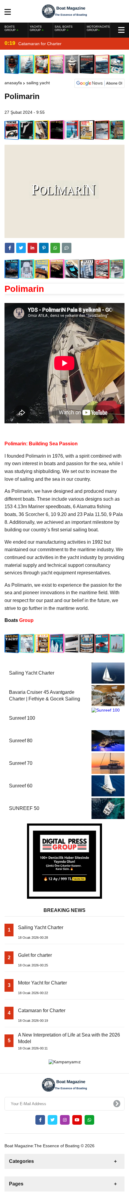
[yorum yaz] (67, 248)
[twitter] (21, 248)
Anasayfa (13, 82)
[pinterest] (44, 248)
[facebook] (9, 248)
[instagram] (65, 1120)
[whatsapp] (89, 1120)
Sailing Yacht (38, 82)
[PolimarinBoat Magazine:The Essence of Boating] (65, 10)
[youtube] (77, 1120)
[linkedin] (32, 248)
